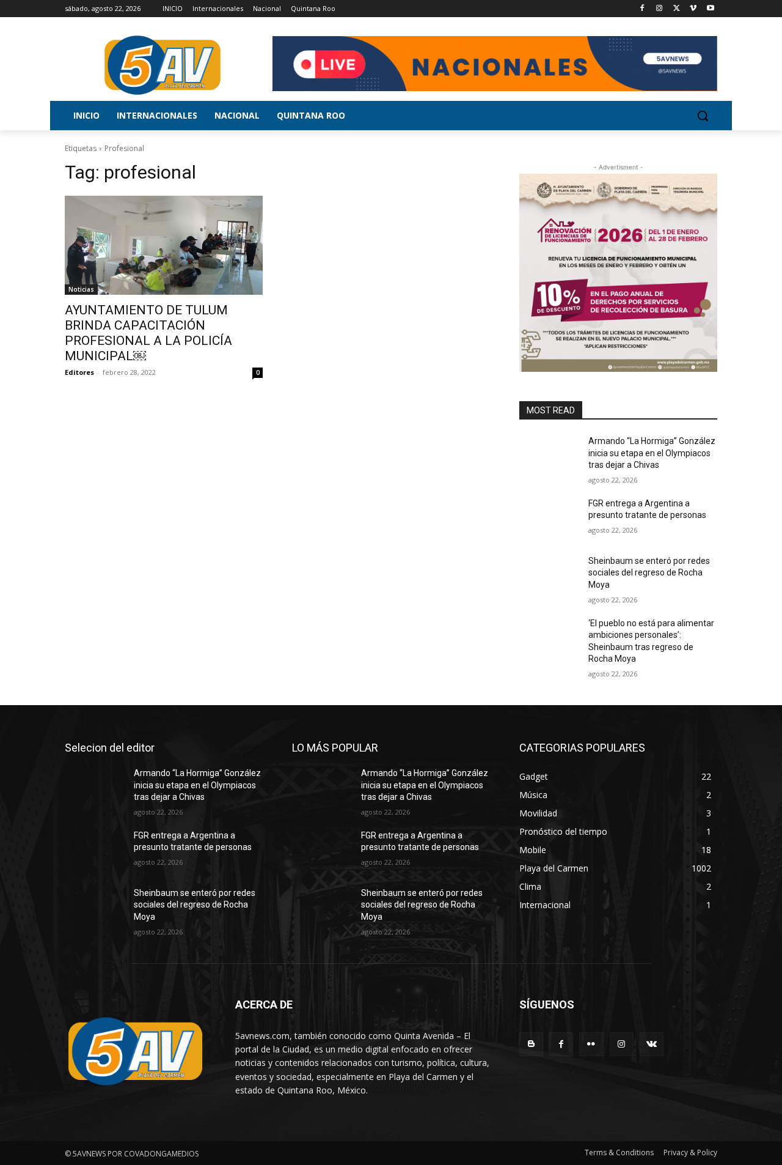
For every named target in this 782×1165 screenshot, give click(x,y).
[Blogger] (531, 1044)
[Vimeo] (693, 9)
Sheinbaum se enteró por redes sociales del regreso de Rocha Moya (649, 573)
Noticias (81, 289)
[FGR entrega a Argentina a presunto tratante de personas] (549, 518)
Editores (79, 372)
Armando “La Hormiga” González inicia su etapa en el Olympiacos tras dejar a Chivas (651, 453)
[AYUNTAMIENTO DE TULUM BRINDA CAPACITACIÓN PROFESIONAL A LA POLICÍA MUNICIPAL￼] (164, 245)
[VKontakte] (651, 1044)
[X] (677, 9)
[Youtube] (710, 9)
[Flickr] (591, 1044)
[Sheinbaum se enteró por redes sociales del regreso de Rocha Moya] (549, 576)
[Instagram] (659, 9)
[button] (702, 115)
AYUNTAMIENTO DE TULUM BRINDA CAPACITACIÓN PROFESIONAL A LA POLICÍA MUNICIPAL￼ (148, 333)
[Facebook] (642, 9)
